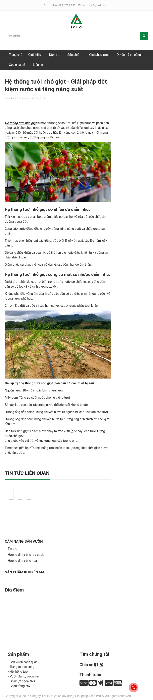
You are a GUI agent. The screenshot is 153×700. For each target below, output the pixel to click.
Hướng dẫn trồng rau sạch (26, 555)
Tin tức (12, 549)
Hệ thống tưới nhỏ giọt (20, 123)
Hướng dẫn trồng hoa (22, 561)
